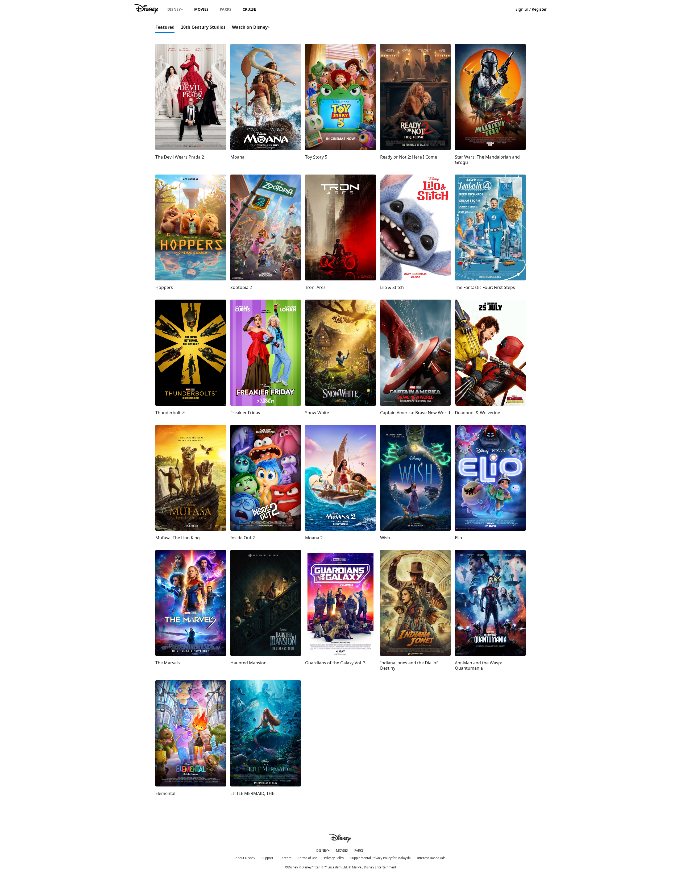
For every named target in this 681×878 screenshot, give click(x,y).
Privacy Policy (334, 858)
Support (267, 858)
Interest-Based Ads (431, 858)
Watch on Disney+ (251, 27)
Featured (165, 27)
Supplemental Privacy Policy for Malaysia (380, 858)
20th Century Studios (203, 27)
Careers (286, 858)
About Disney (245, 858)
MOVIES (342, 850)
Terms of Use (308, 858)
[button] (533, 9)
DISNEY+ (323, 850)
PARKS (359, 850)
